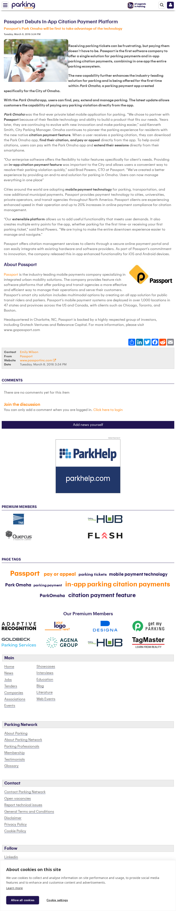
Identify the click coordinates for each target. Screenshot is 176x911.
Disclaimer (12, 818)
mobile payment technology (138, 574)
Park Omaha (18, 585)
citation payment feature (102, 595)
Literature (44, 692)
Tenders (10, 686)
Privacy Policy (15, 824)
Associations (14, 699)
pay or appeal (60, 574)
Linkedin (11, 857)
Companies (13, 693)
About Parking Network (23, 740)
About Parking (15, 733)
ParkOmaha (52, 596)
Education (44, 679)
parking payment (47, 585)
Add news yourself (88, 425)
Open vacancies (17, 798)
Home (9, 666)
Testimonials (14, 759)
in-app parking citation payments (117, 584)
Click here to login (108, 410)
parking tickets (93, 574)
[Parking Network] (23, 4)
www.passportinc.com (36, 360)
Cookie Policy (15, 831)
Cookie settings (57, 900)
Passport (11, 274)
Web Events (45, 699)
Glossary (11, 766)
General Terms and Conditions (29, 811)
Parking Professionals (21, 746)
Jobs (8, 679)
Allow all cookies (22, 900)
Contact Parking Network (25, 792)
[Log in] (170, 5)
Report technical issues (23, 805)
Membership (14, 753)
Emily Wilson (29, 352)
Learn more (14, 888)
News (8, 673)
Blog (40, 686)
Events (9, 705)
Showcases (45, 666)
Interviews (44, 673)
